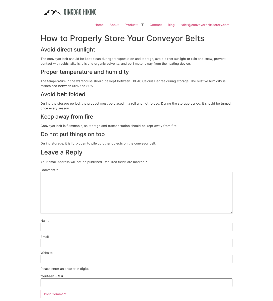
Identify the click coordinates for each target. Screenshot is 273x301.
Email (45, 236)
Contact (156, 25)
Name (45, 220)
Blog (171, 25)
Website (47, 252)
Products (131, 25)
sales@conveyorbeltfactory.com (205, 25)
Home (99, 25)
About (114, 25)
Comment (49, 169)
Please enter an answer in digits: (65, 268)
